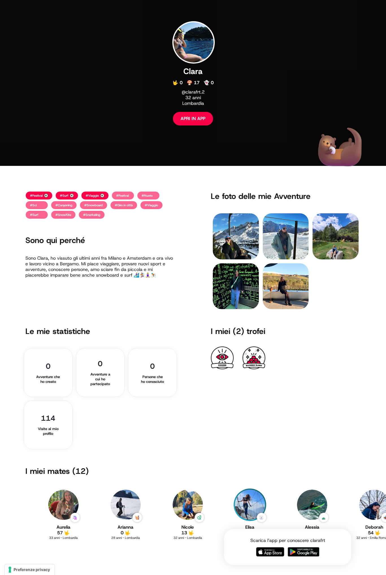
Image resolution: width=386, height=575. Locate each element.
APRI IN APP (193, 118)
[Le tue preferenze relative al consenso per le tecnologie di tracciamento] (30, 569)
